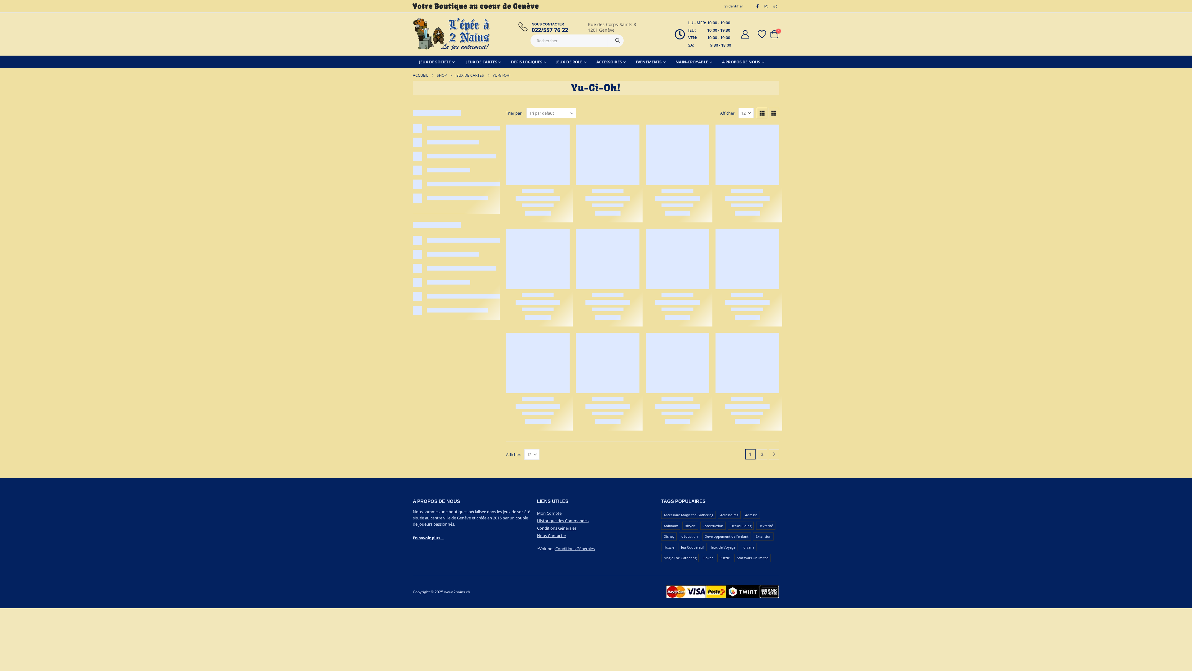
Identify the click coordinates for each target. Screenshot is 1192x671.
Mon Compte (549, 513)
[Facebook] (757, 6)
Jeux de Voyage (723, 547)
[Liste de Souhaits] (762, 34)
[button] (762, 113)
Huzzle (669, 547)
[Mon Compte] (745, 34)
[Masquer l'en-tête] (451, 34)
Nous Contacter (551, 535)
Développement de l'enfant (726, 536)
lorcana (748, 547)
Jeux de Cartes (481, 62)
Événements (649, 62)
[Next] (774, 454)
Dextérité (765, 525)
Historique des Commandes (563, 520)
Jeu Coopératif (692, 547)
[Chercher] (617, 40)
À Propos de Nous (741, 62)
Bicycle (690, 525)
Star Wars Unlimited (753, 557)
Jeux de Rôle (569, 62)
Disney (669, 536)
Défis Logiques (526, 62)
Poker (708, 557)
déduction (689, 536)
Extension (763, 536)
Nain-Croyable (691, 62)
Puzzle (725, 557)
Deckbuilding (741, 525)
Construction (712, 525)
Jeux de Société (435, 62)
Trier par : (514, 113)
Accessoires (609, 62)
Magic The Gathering (680, 557)
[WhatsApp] (775, 6)
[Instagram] (766, 6)
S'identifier (734, 6)
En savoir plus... (428, 538)
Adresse (751, 515)
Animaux (671, 525)
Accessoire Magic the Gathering (688, 515)
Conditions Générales (556, 528)
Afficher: (727, 113)
